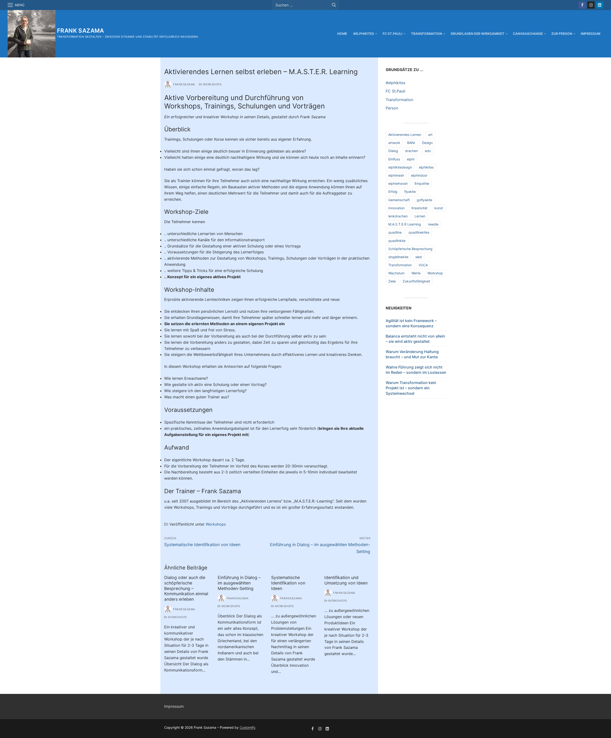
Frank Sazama (80, 30)
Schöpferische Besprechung (410, 249)
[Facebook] (582, 5)
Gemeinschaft (399, 200)
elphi (410, 159)
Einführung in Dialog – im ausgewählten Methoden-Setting (239, 583)
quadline (395, 232)
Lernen (420, 216)
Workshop (435, 273)
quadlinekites (419, 232)
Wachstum (396, 273)
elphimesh (396, 175)
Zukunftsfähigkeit (416, 281)
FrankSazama (184, 84)
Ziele (392, 281)
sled (418, 257)
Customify (247, 727)
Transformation (399, 99)
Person (392, 108)
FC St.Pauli (395, 91)
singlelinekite (398, 257)
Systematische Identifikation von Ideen (288, 583)
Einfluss (394, 159)
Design (427, 143)
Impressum (174, 706)
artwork (394, 143)
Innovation (396, 208)
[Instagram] (591, 5)
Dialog (393, 151)
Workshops (211, 84)
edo (428, 151)
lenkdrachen (398, 216)
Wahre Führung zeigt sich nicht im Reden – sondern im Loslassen (416, 370)
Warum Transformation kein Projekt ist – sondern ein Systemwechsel (411, 388)
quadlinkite (397, 241)
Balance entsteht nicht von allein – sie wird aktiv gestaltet (415, 339)
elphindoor (419, 175)
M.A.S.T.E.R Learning (404, 224)
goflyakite (424, 200)
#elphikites (395, 82)
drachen (411, 151)
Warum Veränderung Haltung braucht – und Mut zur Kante (412, 354)
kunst (438, 208)
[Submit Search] (334, 4)
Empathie (422, 183)
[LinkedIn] (599, 5)
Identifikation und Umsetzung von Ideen (346, 580)
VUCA (423, 265)
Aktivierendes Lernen (404, 135)
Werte (416, 273)
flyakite (410, 192)
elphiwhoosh (398, 183)
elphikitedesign (400, 167)
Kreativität (419, 208)
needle (433, 224)
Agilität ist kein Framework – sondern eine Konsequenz (411, 323)
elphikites (426, 167)
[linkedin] (327, 728)
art (430, 135)
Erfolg (392, 192)
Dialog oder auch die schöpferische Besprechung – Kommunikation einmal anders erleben (186, 588)
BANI (411, 143)
